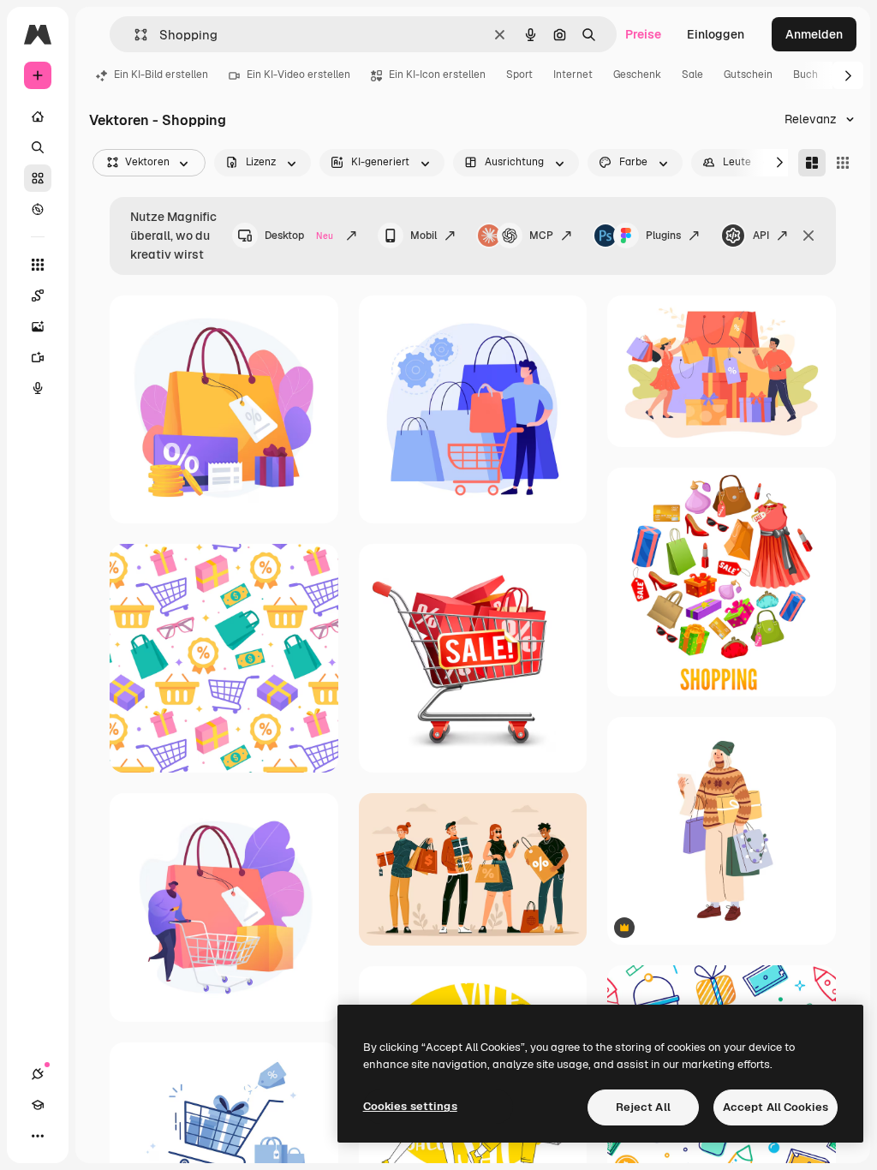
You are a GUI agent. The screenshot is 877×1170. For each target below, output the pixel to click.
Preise (643, 34)
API (761, 235)
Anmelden (814, 34)
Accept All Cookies (775, 1107)
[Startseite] (37, 116)
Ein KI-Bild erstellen (161, 74)
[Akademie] (37, 1105)
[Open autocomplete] (134, 34)
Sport (519, 74)
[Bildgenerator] (37, 326)
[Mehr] (37, 1135)
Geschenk (637, 74)
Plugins (663, 235)
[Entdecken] (37, 209)
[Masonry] (812, 162)
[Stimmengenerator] (37, 388)
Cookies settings (410, 1106)
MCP (541, 235)
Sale (692, 74)
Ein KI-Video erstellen (298, 74)
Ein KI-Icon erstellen (437, 74)
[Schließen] (808, 235)
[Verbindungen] (37, 1074)
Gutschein (748, 74)
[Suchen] (37, 147)
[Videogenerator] (37, 357)
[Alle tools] (37, 264)
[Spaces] (37, 295)
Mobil (423, 235)
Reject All (643, 1107)
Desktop (299, 235)
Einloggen (715, 34)
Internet (573, 74)
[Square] (842, 162)
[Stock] (37, 178)
